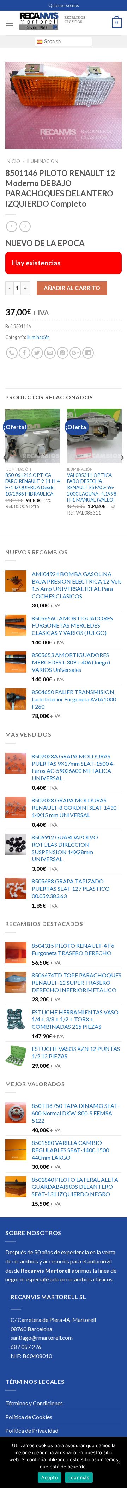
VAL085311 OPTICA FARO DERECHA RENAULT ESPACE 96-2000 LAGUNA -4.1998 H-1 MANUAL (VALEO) (91, 487)
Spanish (52, 41)
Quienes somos (63, 5)
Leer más (78, 1477)
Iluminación (42, 161)
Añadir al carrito (72, 288)
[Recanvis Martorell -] (63, 23)
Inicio (12, 161)
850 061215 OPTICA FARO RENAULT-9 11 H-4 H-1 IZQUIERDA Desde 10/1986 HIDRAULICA (32, 484)
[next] (122, 472)
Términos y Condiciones (34, 1403)
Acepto (49, 1477)
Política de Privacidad (31, 1430)
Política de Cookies (28, 1416)
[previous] (4, 472)
